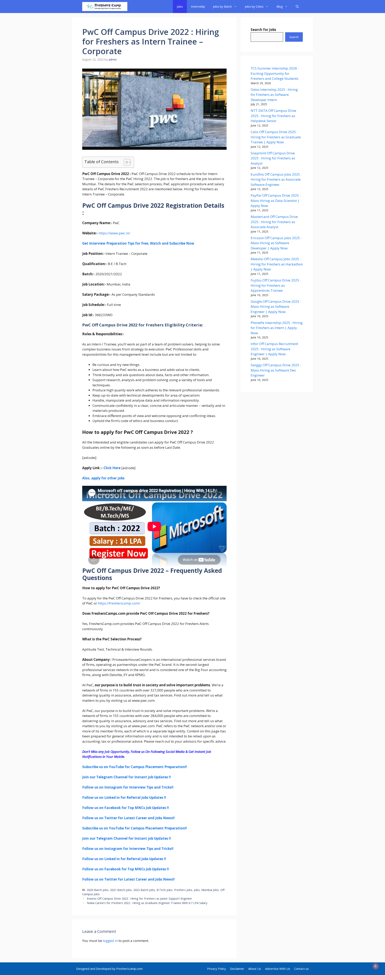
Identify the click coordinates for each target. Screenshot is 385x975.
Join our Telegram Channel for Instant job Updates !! (126, 777)
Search (294, 37)
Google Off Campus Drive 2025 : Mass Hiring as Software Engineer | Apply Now (276, 306)
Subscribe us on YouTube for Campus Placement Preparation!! (134, 766)
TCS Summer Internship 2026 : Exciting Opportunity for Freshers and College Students (275, 73)
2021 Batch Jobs (121, 890)
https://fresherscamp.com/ (119, 603)
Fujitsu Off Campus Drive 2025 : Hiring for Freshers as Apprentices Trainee (276, 285)
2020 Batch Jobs (97, 890)
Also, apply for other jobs (103, 478)
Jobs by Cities (254, 6)
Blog (280, 6)
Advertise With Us (277, 969)
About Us (254, 969)
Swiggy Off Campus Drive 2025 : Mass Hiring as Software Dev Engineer (276, 370)
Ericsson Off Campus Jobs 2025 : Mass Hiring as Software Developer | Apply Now (276, 243)
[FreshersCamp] (104, 6)
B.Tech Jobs (164, 890)
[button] (297, 6)
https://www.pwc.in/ (114, 233)
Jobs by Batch (222, 6)
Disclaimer (237, 969)
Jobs (180, 6)
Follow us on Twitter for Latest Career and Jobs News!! (128, 818)
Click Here (112, 468)
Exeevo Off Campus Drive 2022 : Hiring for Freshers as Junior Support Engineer (139, 898)
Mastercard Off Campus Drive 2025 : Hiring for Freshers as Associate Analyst (274, 221)
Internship (198, 6)
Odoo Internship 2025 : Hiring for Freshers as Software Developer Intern (274, 94)
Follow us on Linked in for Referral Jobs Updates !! (124, 797)
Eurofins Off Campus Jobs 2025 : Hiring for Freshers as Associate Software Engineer (276, 179)
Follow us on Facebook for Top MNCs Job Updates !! (125, 807)
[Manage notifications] (375, 966)
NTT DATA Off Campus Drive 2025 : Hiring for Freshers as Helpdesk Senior (273, 115)
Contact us (301, 969)
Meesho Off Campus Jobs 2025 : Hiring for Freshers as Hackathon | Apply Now (277, 264)
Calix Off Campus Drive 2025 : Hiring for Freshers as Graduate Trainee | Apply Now (276, 137)
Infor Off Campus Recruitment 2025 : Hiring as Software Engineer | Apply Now (274, 348)
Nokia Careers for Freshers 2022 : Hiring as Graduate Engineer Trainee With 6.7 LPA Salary (147, 903)
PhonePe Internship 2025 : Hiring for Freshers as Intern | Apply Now (277, 327)
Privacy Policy (216, 969)
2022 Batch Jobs (144, 890)
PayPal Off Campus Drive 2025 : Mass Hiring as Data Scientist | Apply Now (276, 200)
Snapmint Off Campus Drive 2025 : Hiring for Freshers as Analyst (273, 158)
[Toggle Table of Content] (125, 162)
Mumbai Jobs (210, 890)
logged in (110, 940)
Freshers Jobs (183, 890)
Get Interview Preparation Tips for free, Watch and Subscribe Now (138, 243)
